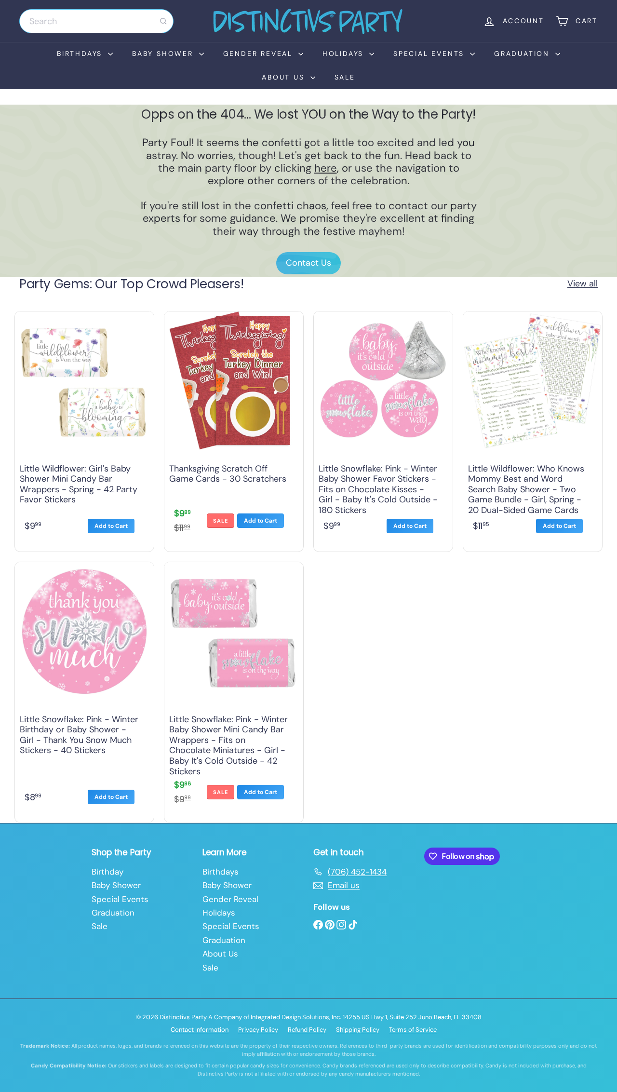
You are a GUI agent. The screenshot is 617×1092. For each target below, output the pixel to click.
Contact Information (199, 1029)
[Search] (163, 21)
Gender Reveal (259, 53)
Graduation (523, 53)
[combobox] (96, 21)
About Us (285, 77)
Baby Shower (164, 53)
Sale (345, 77)
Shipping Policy (357, 1029)
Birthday (107, 871)
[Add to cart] (111, 526)
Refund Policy (307, 1029)
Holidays (344, 53)
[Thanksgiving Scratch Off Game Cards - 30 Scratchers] (233, 429)
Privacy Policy (258, 1029)
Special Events (430, 53)
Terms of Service (413, 1029)
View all (582, 284)
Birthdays (81, 53)
